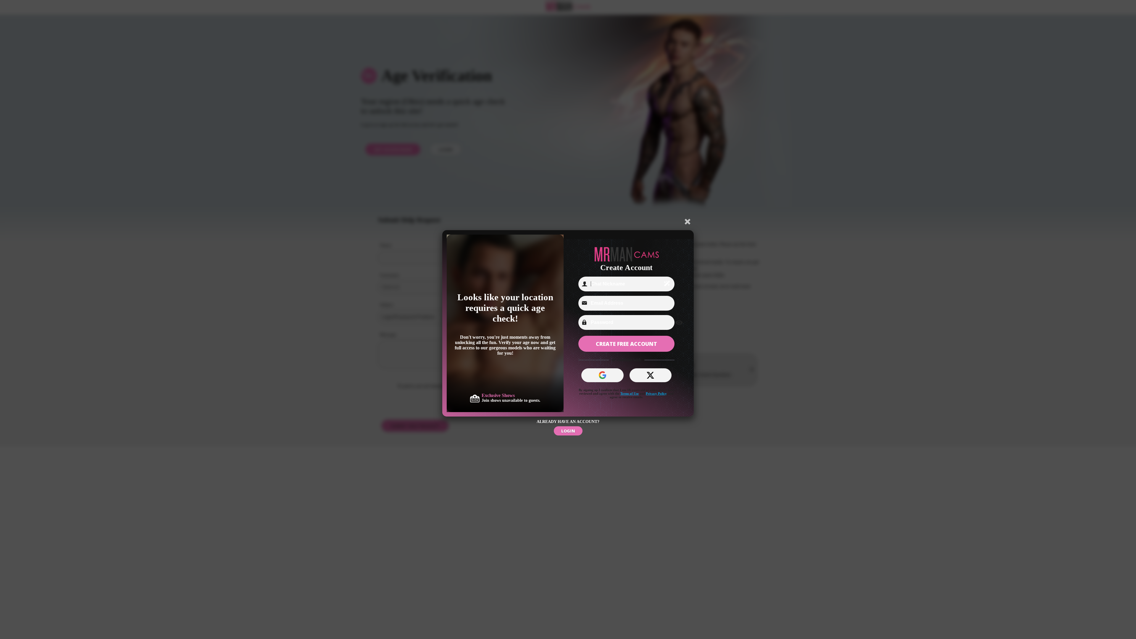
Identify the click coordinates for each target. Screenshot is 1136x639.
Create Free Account (626, 343)
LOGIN (568, 431)
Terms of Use (629, 393)
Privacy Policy (656, 393)
